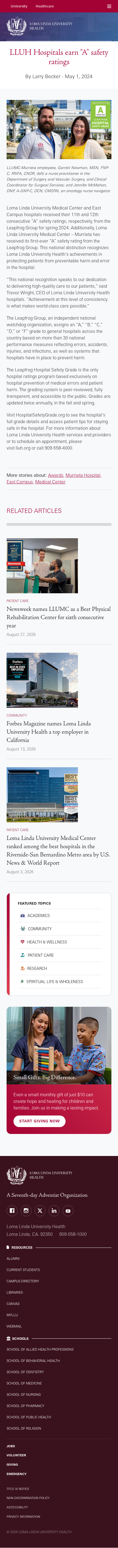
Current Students (23, 1270)
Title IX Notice (18, 1489)
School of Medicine (24, 1383)
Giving (12, 1465)
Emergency (17, 1474)
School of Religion (24, 1428)
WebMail (14, 1326)
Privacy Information (23, 1517)
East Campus (20, 482)
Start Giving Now (39, 1121)
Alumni (13, 1258)
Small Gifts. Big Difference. (44, 1077)
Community (40, 928)
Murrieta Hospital (83, 475)
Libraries (15, 1292)
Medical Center (50, 482)
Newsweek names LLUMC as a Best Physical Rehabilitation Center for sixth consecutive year (59, 617)
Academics (38, 915)
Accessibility (17, 1507)
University (19, 6)
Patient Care (41, 955)
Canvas (13, 1304)
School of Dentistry (25, 1372)
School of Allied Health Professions (40, 1349)
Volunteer (16, 1455)
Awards (55, 475)
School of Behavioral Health (33, 1361)
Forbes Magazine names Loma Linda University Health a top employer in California (49, 732)
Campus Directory (23, 1281)
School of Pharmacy (25, 1406)
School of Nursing (24, 1394)
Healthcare (45, 6)
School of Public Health (29, 1417)
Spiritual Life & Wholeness (54, 981)
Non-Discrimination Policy (28, 1498)
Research (37, 968)
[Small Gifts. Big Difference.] (59, 1046)
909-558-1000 (73, 1234)
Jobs (11, 1446)
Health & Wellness (47, 942)
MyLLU (12, 1315)
